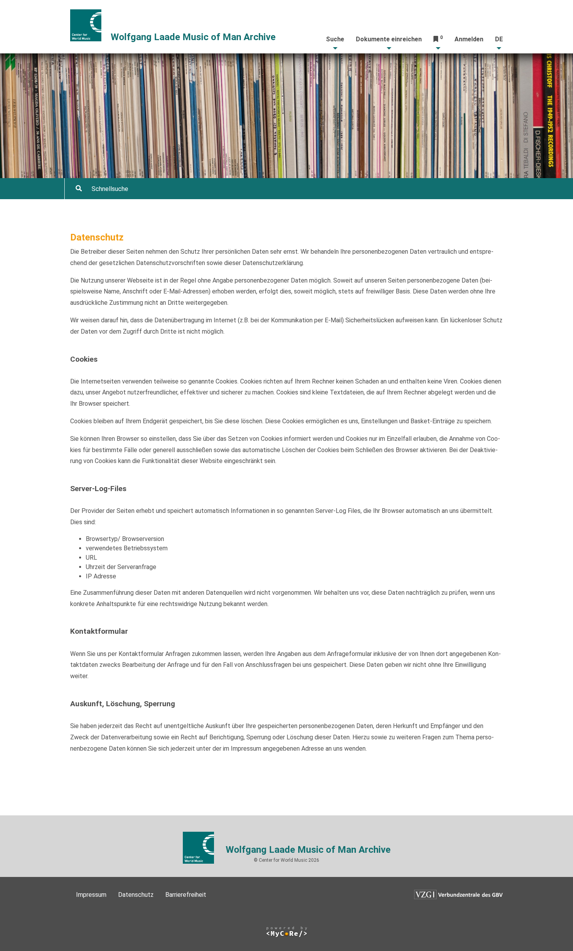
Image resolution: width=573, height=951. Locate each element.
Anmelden (469, 39)
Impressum (91, 894)
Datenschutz (136, 894)
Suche (335, 39)
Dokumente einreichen (389, 39)
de (499, 39)
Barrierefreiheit (185, 894)
